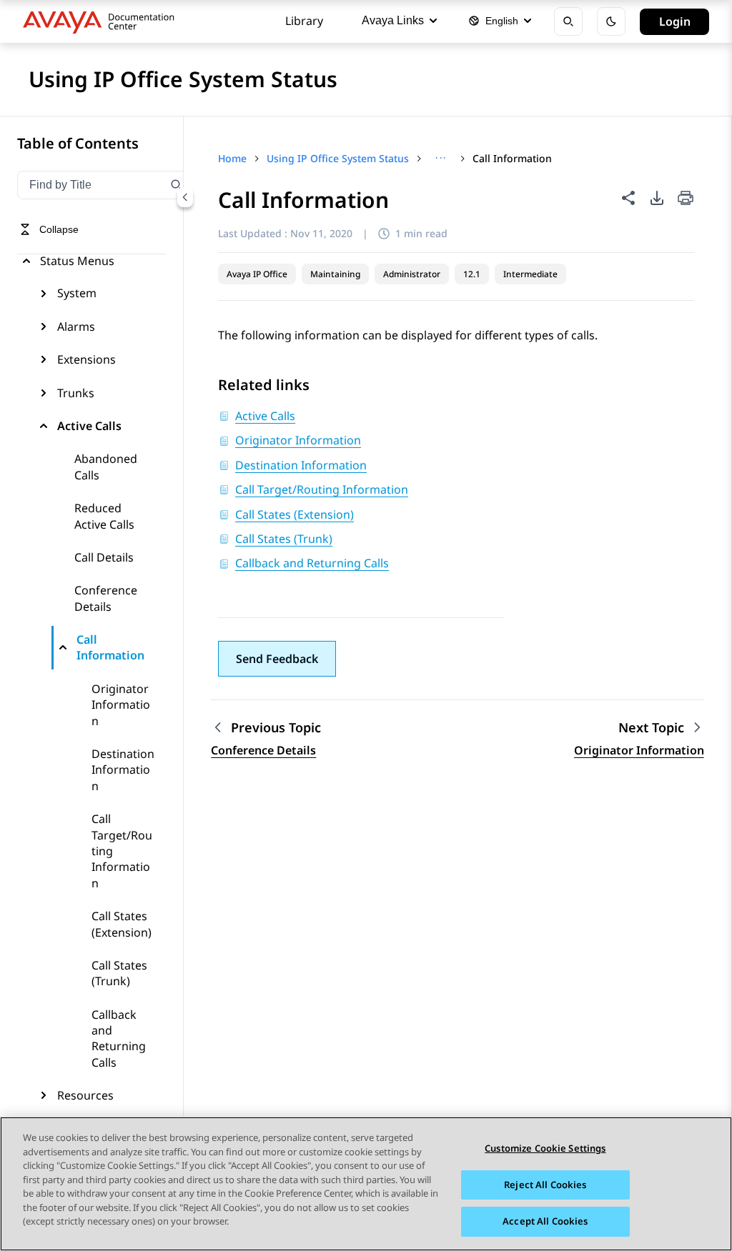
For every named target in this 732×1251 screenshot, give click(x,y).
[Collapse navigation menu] (185, 197)
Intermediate (530, 274)
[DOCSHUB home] (102, 21)
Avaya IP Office (257, 274)
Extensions (86, 359)
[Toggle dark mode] (611, 21)
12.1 (471, 274)
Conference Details (105, 598)
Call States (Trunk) (119, 973)
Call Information (110, 647)
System (77, 293)
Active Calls (89, 426)
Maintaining (335, 274)
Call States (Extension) (122, 924)
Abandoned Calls (105, 466)
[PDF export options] (657, 197)
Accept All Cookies (545, 1221)
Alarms (76, 326)
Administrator (411, 274)
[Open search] (568, 21)
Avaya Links (393, 20)
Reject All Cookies (545, 1184)
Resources (85, 1095)
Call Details (104, 557)
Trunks (75, 393)
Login (675, 21)
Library (304, 21)
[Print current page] (685, 199)
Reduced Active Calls (104, 516)
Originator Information (121, 705)
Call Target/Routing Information (122, 851)
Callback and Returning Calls (119, 1038)
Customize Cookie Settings (545, 1148)
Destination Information (123, 770)
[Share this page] (628, 197)
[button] (277, 659)
